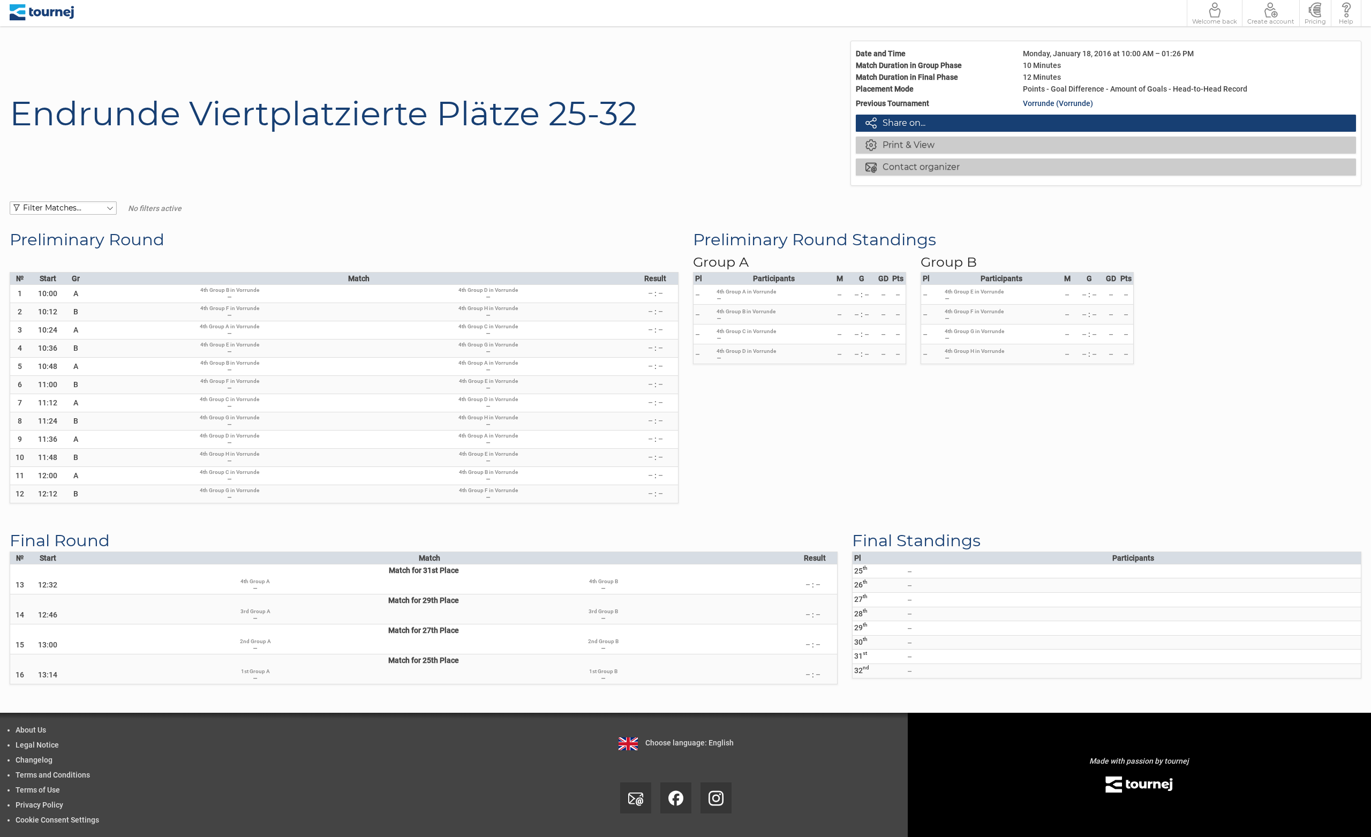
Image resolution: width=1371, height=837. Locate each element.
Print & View (900, 144)
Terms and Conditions (53, 775)
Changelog (34, 760)
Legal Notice (37, 745)
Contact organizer (912, 166)
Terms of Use (38, 790)
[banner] (42, 13)
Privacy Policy (39, 805)
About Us (31, 730)
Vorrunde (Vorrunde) (1058, 103)
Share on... (895, 122)
